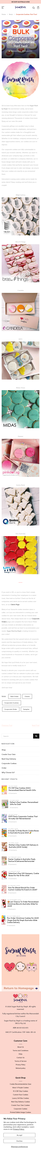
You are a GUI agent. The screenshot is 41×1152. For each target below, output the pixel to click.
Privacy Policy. (18, 1129)
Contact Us (20, 1057)
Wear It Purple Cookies (20, 1087)
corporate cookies (11, 703)
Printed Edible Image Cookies (20, 1112)
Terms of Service (20, 1061)
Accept (19, 1135)
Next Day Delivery (9, 759)
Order (4, 768)
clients (27, 696)
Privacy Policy (20, 1065)
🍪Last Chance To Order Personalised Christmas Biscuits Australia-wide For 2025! (22, 904)
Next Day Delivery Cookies (20, 1102)
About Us (20, 1047)
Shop (4, 750)
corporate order (10, 709)
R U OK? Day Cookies (20, 1091)
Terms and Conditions (20, 1050)
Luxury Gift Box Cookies (20, 1098)
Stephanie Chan (16, 51)
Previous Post (7, 725)
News (11, 14)
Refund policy (20, 1068)
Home (4, 14)
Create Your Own (9, 754)
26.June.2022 (28, 51)
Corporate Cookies (9, 763)
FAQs (20, 1054)
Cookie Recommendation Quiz (20, 1084)
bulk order (15, 696)
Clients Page (15, 604)
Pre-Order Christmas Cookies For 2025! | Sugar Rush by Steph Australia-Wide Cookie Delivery (23, 920)
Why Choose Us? (8, 772)
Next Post (35, 725)
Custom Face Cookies (20, 1095)
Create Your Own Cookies (20, 1105)
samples (26, 709)
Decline (19, 1141)
